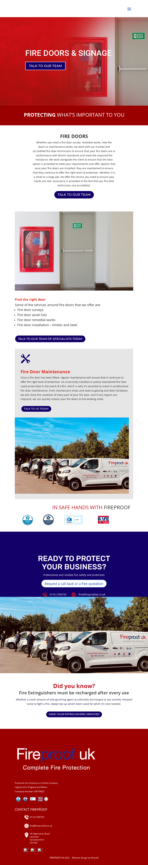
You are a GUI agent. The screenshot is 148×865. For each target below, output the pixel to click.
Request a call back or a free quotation (74, 583)
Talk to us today (36, 408)
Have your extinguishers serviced (74, 714)
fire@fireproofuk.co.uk (92, 594)
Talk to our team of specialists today (50, 339)
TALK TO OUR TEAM (45, 66)
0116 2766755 (58, 594)
